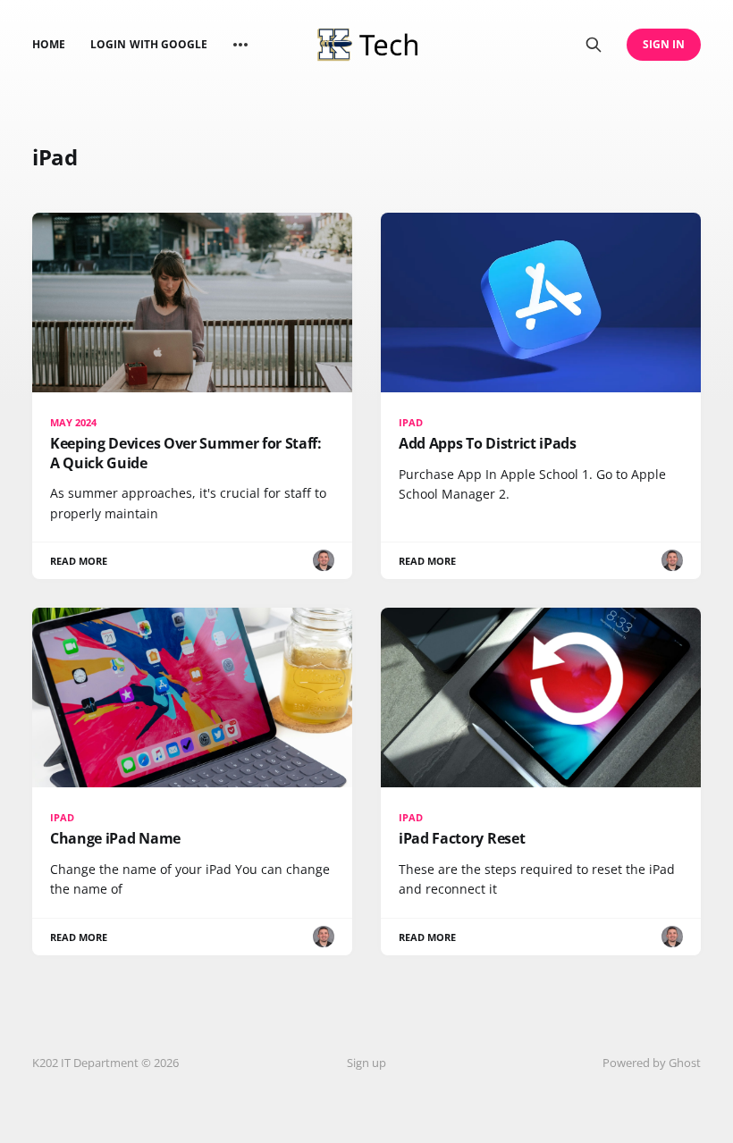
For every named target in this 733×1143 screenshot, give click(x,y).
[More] (240, 44)
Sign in (664, 44)
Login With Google (148, 44)
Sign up (366, 1063)
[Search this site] (593, 44)
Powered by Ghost (651, 1063)
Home (48, 44)
